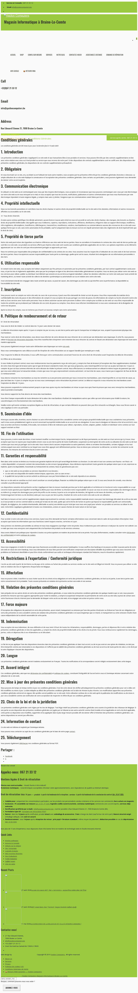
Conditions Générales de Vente (16, 969)
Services (49, 55)
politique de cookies (28, 535)
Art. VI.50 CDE (11, 822)
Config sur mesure (35, 55)
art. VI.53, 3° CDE (42, 804)
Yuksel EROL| (17, 954)
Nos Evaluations (11, 856)
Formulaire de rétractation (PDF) (34, 811)
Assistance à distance (94, 55)
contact (72, 731)
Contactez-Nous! (75, 55)
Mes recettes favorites (13, 853)
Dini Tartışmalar (11, 848)
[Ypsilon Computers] (70, 15)
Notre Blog (60, 55)
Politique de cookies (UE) (14, 966)
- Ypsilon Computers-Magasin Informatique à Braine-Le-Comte (34, 976)
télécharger (23, 743)
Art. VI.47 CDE (118, 794)
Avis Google (14, 71)
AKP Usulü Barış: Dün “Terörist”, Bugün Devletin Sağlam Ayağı (53, 907)
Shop (22, 55)
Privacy (8, 964)
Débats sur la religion (13, 846)
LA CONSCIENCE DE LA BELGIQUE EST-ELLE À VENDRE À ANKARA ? (56, 924)
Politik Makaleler (11, 859)
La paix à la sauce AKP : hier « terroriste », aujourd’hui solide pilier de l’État (58, 890)
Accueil (13, 55)
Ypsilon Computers (58, 954)
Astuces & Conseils (12, 843)
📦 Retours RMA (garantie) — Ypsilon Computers (23, 972)
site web (66, 346)
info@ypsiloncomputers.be (22, 7)
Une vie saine (10, 864)
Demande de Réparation (114, 55)
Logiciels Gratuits (11, 851)
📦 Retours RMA (29, 71)
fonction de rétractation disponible (20, 339)
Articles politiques (11, 840)
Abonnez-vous (12, 988)
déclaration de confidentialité (41, 673)
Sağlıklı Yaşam (10, 861)
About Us (8, 959)
